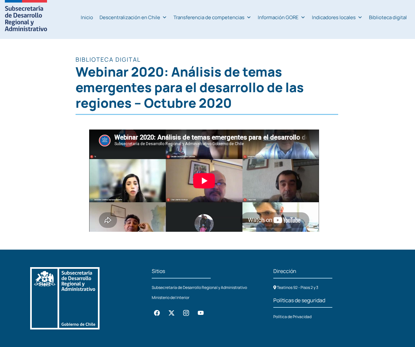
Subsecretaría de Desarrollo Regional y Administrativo (199, 287)
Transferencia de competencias (208, 17)
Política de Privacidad (292, 316)
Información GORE (278, 17)
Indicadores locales (334, 17)
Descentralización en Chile (130, 17)
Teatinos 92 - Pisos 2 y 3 (297, 287)
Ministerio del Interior (170, 297)
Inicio (87, 17)
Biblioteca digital (388, 17)
